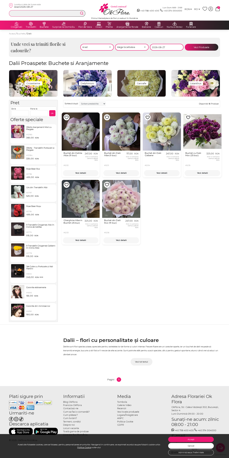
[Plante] (109, 24)
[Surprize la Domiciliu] (63, 24)
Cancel (191, 446)
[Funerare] (191, 24)
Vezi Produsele (201, 47)
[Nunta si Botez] (175, 24)
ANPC (120, 418)
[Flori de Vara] (85, 24)
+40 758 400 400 (149, 10)
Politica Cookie (84, 447)
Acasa (12, 33)
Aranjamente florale (127, 27)
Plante (109, 27)
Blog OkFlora (70, 402)
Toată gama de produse (76, 431)
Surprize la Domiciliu (63, 27)
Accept (191, 439)
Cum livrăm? (70, 418)
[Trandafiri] (31, 24)
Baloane (146, 27)
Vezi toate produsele (128, 411)
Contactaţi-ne (70, 408)
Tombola (122, 402)
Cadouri (159, 27)
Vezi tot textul (141, 362)
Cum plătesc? (70, 415)
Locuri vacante (71, 428)
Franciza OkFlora (72, 405)
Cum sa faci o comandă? (76, 411)
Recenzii (121, 408)
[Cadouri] (159, 24)
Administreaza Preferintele (191, 452)
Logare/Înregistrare (127, 415)
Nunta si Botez (174, 27)
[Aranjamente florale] (127, 24)
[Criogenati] (16, 24)
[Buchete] (44, 24)
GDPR (120, 424)
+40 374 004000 (173, 10)
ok (52, 113)
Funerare (191, 27)
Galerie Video (124, 405)
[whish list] (205, 10)
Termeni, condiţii (72, 421)
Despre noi (69, 424)
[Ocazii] (99, 24)
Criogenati (16, 27)
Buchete (44, 27)
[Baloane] (146, 24)
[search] (81, 13)
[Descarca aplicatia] (21, 431)
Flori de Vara (85, 27)
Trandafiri (31, 27)
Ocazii (98, 27)
